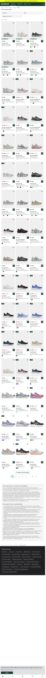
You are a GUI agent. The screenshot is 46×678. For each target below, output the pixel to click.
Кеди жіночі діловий (26, 556)
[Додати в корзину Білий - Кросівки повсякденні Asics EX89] (14, 294)
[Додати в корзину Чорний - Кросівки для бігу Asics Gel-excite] (42, 434)
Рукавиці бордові (5, 566)
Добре (6, 672)
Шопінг (7, 7)
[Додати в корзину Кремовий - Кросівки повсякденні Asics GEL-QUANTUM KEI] (42, 97)
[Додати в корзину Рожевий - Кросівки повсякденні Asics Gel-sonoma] (14, 462)
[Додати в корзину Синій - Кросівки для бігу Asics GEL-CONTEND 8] (14, 350)
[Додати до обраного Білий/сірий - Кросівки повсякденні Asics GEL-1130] (42, 219)
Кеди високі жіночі (25, 554)
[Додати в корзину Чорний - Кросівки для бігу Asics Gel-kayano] (28, 462)
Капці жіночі (11, 551)
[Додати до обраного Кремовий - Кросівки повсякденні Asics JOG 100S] (13, 135)
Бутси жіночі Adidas (6, 559)
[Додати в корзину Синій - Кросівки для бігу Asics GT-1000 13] (42, 378)
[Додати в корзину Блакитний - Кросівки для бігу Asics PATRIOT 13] (42, 294)
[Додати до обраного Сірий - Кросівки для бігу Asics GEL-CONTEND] (27, 79)
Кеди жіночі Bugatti (16, 556)
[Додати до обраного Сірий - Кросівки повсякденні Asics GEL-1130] (13, 51)
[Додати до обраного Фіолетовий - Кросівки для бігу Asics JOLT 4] (27, 360)
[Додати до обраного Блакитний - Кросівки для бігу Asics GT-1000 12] (27, 304)
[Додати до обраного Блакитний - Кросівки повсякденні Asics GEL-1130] (42, 51)
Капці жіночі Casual (6, 556)
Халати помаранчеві (24, 566)
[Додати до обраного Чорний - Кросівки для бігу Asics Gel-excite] (42, 416)
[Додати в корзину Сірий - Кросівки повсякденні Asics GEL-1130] (14, 69)
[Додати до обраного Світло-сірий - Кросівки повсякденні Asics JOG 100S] (13, 163)
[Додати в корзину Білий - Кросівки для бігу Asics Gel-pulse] (42, 462)
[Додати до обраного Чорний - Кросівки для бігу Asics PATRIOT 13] (27, 275)
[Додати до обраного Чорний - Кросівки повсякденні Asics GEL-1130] (42, 163)
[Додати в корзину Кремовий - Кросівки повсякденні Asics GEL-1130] (42, 210)
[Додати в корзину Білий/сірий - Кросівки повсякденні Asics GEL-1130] (42, 238)
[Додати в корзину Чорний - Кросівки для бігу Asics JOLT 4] (14, 322)
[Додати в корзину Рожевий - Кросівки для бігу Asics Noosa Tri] (42, 406)
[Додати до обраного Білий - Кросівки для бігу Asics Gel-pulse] (42, 444)
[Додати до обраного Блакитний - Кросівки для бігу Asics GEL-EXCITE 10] (42, 304)
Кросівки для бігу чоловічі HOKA (8, 564)
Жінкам (14, 7)
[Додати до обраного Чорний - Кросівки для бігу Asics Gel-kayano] (27, 444)
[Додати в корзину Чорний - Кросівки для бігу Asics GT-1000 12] (28, 350)
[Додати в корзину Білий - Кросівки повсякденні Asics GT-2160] (28, 41)
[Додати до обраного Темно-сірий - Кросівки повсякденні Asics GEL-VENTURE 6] (27, 219)
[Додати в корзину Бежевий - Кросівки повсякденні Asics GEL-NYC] (14, 266)
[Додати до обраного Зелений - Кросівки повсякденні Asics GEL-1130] (42, 23)
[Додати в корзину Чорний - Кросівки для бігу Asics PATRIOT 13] (28, 294)
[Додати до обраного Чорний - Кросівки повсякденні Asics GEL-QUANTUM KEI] (42, 107)
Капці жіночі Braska (35, 554)
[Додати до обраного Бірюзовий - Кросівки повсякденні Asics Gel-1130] (27, 388)
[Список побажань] (32, 676)
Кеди (25, 12)
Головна (2, 7)
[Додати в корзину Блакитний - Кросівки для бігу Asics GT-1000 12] (28, 322)
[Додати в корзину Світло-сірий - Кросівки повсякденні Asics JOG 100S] (14, 181)
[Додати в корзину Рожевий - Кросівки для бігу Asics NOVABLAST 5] (42, 153)
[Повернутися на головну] (5, 4)
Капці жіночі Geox (36, 551)
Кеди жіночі (4, 551)
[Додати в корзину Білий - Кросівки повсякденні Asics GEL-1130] (28, 181)
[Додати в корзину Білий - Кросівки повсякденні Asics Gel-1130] (14, 406)
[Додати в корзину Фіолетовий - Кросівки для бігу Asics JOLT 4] (28, 378)
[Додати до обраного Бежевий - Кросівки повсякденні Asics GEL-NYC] (13, 247)
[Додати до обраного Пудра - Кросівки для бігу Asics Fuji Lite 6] (42, 332)
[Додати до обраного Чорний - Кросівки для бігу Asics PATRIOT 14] (13, 219)
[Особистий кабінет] (42, 676)
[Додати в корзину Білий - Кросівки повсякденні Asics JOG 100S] (28, 153)
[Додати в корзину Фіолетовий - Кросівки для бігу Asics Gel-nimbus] (14, 434)
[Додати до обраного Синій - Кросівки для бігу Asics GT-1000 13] (42, 360)
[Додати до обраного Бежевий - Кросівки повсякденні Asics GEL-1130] (27, 51)
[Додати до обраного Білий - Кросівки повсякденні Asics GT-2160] (27, 23)
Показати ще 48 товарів (22, 472)
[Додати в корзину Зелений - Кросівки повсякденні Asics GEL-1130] (42, 41)
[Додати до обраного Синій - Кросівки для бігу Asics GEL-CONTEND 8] (13, 332)
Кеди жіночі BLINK (6, 554)
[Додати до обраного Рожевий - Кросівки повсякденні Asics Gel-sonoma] (13, 444)
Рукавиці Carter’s (14, 566)
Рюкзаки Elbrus (35, 564)
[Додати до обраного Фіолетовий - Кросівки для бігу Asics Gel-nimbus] (13, 416)
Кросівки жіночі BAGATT (29, 559)
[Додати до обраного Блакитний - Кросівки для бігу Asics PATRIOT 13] (42, 275)
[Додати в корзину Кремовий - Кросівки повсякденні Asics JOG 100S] (14, 153)
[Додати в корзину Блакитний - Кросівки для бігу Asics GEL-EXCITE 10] (42, 322)
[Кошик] (22, 676)
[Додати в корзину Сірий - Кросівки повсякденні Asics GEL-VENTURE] (14, 97)
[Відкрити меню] (12, 676)
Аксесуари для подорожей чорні (21, 569)
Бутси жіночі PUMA (16, 554)
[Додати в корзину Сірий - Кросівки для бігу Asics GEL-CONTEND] (28, 97)
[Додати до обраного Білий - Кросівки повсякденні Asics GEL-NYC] (13, 23)
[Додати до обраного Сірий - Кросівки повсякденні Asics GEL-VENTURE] (13, 79)
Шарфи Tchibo (27, 564)
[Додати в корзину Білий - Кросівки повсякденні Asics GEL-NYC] (14, 41)
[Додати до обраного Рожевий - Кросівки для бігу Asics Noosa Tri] (42, 388)
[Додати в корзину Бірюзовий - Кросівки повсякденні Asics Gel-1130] (28, 406)
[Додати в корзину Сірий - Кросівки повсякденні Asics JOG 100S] (28, 125)
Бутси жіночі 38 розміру (7, 561)
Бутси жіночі (19, 551)
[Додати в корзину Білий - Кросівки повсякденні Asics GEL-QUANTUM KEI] (14, 125)
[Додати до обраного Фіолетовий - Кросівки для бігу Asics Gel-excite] (27, 416)
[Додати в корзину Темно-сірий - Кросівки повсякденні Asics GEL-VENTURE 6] (28, 238)
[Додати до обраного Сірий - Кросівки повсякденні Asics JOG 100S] (27, 107)
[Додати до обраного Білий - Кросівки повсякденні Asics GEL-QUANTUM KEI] (13, 107)
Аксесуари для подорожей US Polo (9, 571)
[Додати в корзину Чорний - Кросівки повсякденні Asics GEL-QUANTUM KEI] (42, 125)
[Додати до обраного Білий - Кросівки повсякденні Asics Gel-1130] (13, 388)
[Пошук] (43, 4)
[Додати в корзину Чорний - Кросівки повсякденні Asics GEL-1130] (42, 181)
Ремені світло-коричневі (7, 569)
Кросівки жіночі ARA (37, 556)
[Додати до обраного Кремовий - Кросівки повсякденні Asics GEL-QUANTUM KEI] (42, 79)
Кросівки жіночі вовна (17, 559)
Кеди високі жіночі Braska (19, 561)
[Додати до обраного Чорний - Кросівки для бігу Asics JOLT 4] (13, 304)
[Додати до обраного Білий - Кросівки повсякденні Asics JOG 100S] (27, 135)
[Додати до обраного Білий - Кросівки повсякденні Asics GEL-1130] (27, 163)
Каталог (10, 7)
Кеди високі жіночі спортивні (33, 561)
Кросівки (4, 12)
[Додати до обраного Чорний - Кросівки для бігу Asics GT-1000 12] (27, 332)
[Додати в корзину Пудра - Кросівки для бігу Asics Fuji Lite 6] (42, 350)
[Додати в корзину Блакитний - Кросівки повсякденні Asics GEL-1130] (42, 69)
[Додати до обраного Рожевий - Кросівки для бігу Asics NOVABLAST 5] (42, 135)
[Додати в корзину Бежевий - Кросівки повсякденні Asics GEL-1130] (28, 69)
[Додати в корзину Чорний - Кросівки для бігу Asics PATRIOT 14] (14, 238)
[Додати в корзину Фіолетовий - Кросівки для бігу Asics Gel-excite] (28, 434)
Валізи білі (20, 564)
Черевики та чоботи (7, 16)
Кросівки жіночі (27, 551)
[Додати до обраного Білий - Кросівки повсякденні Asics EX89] (13, 275)
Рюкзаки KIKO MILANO (35, 566)
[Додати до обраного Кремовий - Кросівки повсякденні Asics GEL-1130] (42, 191)
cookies (15, 667)
